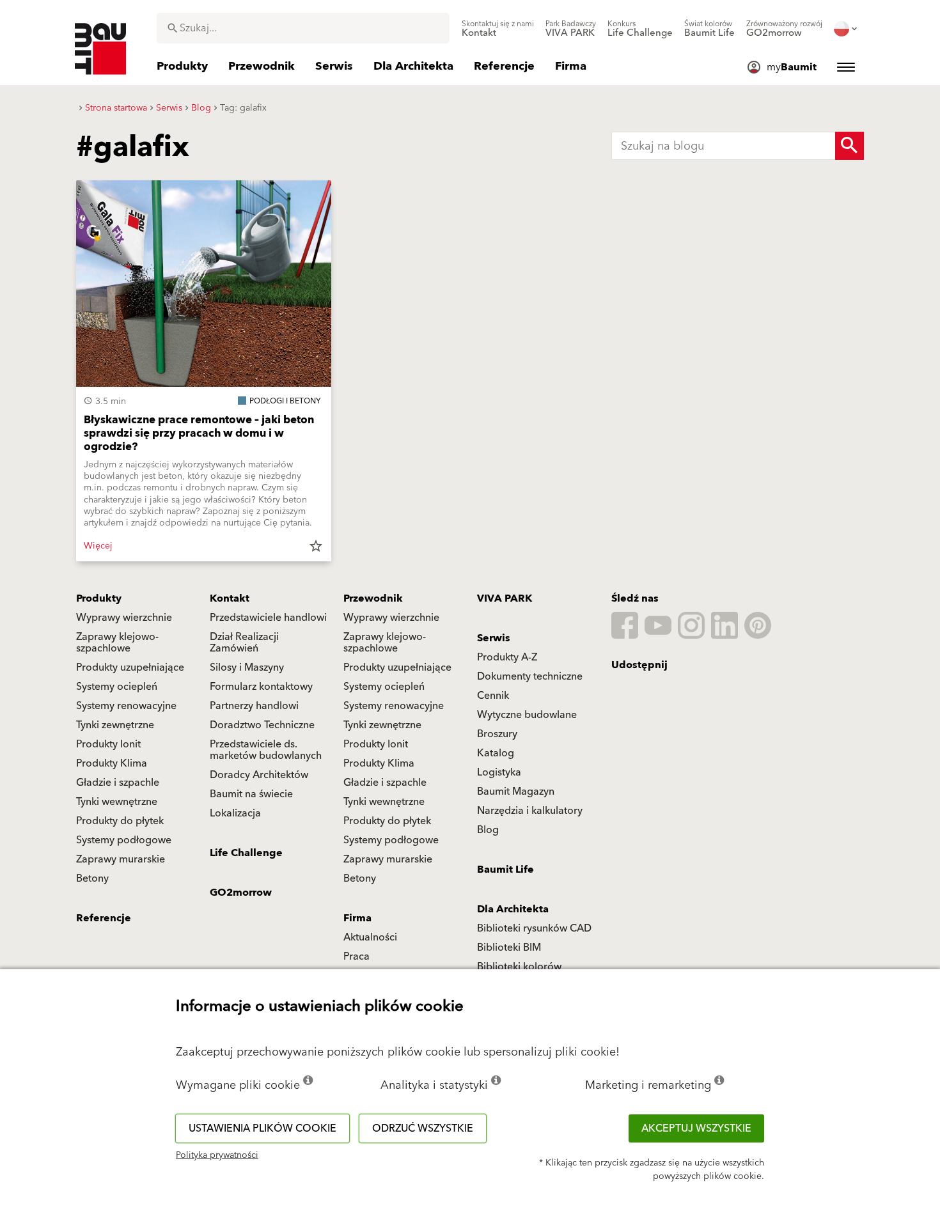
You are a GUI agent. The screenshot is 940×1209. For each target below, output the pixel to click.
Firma (357, 918)
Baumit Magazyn (515, 791)
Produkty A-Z (507, 657)
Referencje (103, 918)
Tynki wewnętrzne (116, 802)
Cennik (493, 696)
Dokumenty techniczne (530, 676)
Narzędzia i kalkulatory (530, 811)
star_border (316, 546)
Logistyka (499, 772)
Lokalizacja (235, 813)
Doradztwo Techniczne (262, 725)
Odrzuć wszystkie (422, 1128)
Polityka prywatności (217, 1155)
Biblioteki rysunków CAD (534, 928)
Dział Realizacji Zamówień (244, 642)
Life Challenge (246, 853)
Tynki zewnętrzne (115, 725)
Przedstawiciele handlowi (268, 618)
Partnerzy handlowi (254, 706)
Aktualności (370, 937)
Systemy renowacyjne (126, 706)
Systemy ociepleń (116, 687)
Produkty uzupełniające (130, 667)
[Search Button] (849, 146)
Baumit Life (505, 869)
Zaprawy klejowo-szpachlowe (117, 642)
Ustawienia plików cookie (262, 1128)
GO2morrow (241, 892)
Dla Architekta (513, 909)
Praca (356, 956)
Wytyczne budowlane (527, 715)
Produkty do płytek (120, 821)
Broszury (497, 734)
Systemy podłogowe (123, 840)
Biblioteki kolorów (519, 967)
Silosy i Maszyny (247, 667)
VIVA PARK (504, 598)
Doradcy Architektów (259, 775)
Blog (488, 830)
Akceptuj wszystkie (696, 1128)
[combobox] (303, 28)
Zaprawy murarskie (120, 859)
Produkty (98, 598)
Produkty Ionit (108, 744)
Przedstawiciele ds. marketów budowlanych (266, 750)
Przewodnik (373, 598)
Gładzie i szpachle (117, 783)
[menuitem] (498, 28)
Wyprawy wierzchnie (124, 618)
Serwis (493, 638)
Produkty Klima (111, 763)
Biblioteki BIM (509, 947)
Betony (92, 878)
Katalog (495, 753)
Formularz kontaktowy (261, 687)
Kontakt (229, 598)
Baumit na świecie (251, 794)
